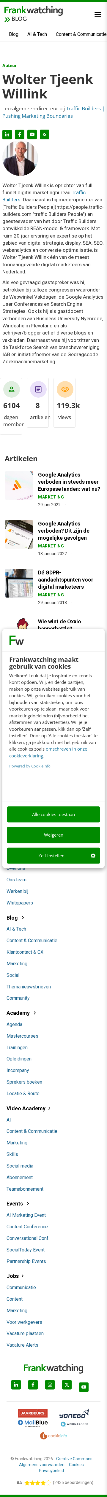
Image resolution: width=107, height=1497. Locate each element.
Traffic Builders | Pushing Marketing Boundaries (53, 112)
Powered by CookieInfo (30, 766)
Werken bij (17, 891)
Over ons (16, 868)
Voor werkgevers (24, 1322)
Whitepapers (20, 903)
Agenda (14, 1024)
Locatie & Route (23, 1093)
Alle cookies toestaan (53, 814)
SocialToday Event (26, 1250)
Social (13, 975)
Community (18, 998)
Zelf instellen (51, 856)
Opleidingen (19, 1059)
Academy (19, 1013)
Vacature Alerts (22, 1345)
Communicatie (21, 1287)
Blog (13, 34)
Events (15, 1203)
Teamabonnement (25, 1189)
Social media (20, 1166)
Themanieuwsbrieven (29, 987)
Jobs (13, 1276)
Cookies (76, 1464)
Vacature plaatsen (25, 1333)
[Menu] (98, 14)
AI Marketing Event (26, 1215)
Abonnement (20, 1177)
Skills (12, 1154)
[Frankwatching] (33, 10)
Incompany (18, 1070)
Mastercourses (22, 1036)
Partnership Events (26, 1261)
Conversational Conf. (28, 1238)
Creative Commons (74, 1458)
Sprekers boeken (24, 1082)
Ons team (16, 880)
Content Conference (27, 1227)
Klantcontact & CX (25, 952)
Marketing (17, 963)
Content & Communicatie (32, 940)
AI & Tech (37, 34)
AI (9, 1120)
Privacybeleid (51, 1470)
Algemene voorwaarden (41, 1464)
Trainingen (17, 1047)
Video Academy (26, 1108)
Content (15, 1299)
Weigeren (53, 835)
